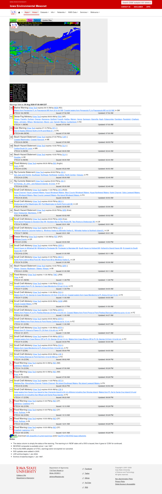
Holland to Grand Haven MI (111, 248)
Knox (16, 374)
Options (37, 20)
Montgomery (38, 122)
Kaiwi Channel (115, 192)
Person (17, 119)
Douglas (17, 157)
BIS (54, 163)
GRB (64, 210)
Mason (16, 268)
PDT (56, 236)
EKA (60, 283)
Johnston (22, 122)
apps (148, 7)
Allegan (46, 268)
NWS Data (72, 12)
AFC (54, 128)
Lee (51, 122)
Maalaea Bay (19, 383)
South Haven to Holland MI (89, 248)
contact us (125, 7)
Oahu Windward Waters (23, 195)
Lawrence (18, 365)
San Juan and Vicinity (22, 175)
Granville (94, 119)
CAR (64, 137)
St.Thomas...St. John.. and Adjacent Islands (31, 183)
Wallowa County (20, 239)
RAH (60, 116)
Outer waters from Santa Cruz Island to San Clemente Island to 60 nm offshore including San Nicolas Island (56, 392)
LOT (59, 228)
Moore (46, 122)
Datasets (43, 12)
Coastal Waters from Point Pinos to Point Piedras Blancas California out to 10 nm (98, 312)
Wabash (26, 365)
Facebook (88, 469)
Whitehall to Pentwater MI (47, 248)
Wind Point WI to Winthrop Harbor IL (55, 259)
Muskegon (31, 268)
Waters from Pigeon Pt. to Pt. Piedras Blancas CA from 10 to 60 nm (40, 312)
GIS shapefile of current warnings (39, 435)
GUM (60, 301)
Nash (101, 119)
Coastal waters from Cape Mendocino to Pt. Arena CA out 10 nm (93, 295)
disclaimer (138, 7)
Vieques (79, 175)
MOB (56, 107)
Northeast (44, 175)
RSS (86, 487)
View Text (33, 107)
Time (30, 20)
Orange (38, 119)
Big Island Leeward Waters (89, 383)
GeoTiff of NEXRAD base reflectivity (72, 435)
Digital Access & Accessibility (125, 484)
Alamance (45, 119)
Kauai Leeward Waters (35, 192)
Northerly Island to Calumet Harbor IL (28, 230)
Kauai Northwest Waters (99, 192)
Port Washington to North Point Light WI (57, 204)
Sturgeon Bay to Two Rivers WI (59, 221)
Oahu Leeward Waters (131, 192)
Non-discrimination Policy (124, 479)
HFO (60, 190)
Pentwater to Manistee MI (68, 248)
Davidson (118, 119)
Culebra (61, 175)
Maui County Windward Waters (77, 192)
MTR (60, 310)
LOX (59, 354)
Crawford (26, 403)
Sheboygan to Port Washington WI (27, 204)
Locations (22, 20)
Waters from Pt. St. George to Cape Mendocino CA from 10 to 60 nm (40, 295)
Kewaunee (23, 213)
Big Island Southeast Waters (67, 383)
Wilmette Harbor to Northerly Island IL (89, 230)
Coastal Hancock (37, 139)
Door (16, 213)
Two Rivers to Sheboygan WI (83, 221)
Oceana (23, 268)
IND (54, 363)
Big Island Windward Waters (68, 195)
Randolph (127, 119)
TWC (55, 274)
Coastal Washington (22, 139)
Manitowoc (32, 213)
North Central (70, 175)
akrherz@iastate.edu (56, 476)
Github (86, 478)
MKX (60, 201)
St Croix (52, 183)
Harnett (57, 122)
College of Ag (21, 475)
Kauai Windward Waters (54, 192)
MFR (60, 336)
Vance (79, 119)
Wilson (30, 122)
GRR (60, 245)
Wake (16, 122)
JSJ (62, 172)
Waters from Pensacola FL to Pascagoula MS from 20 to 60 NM (38, 110)
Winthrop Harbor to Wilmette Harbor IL (59, 230)
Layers (13, 20)
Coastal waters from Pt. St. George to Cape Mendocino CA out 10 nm (41, 286)
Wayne (63, 122)
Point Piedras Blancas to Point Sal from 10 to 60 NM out (36, 356)
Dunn (16, 166)
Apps (27, 12)
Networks (61, 12)
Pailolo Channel (48, 383)
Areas (34, 12)
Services (83, 12)
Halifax (67, 119)
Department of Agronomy (25, 478)
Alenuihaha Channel (33, 383)
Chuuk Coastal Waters (23, 303)
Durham (31, 119)
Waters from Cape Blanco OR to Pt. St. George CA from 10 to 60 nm (95, 339)
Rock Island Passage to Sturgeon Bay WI (30, 221)
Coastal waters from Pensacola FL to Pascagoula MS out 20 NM (89, 110)
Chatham (135, 119)
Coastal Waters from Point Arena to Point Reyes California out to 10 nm (41, 321)
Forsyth (60, 119)
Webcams (94, 12)
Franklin (23, 119)
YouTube (87, 483)
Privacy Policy (120, 481)
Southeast (36, 175)
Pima (16, 277)
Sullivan (22, 412)
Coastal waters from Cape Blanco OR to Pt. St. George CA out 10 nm (41, 339)
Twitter (86, 473)
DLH (64, 145)
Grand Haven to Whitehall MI (25, 248)
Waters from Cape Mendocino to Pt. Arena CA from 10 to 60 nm (38, 348)
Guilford (53, 119)
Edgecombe (109, 119)
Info (52, 12)
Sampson (86, 119)
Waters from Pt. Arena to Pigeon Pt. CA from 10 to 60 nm (36, 330)
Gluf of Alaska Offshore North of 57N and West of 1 (34, 130)
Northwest (53, 175)
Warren (73, 119)
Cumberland (71, 122)
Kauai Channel (20, 192)
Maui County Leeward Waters (44, 195)
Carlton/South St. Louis (23, 148)
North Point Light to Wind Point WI (27, 259)
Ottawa (39, 268)
